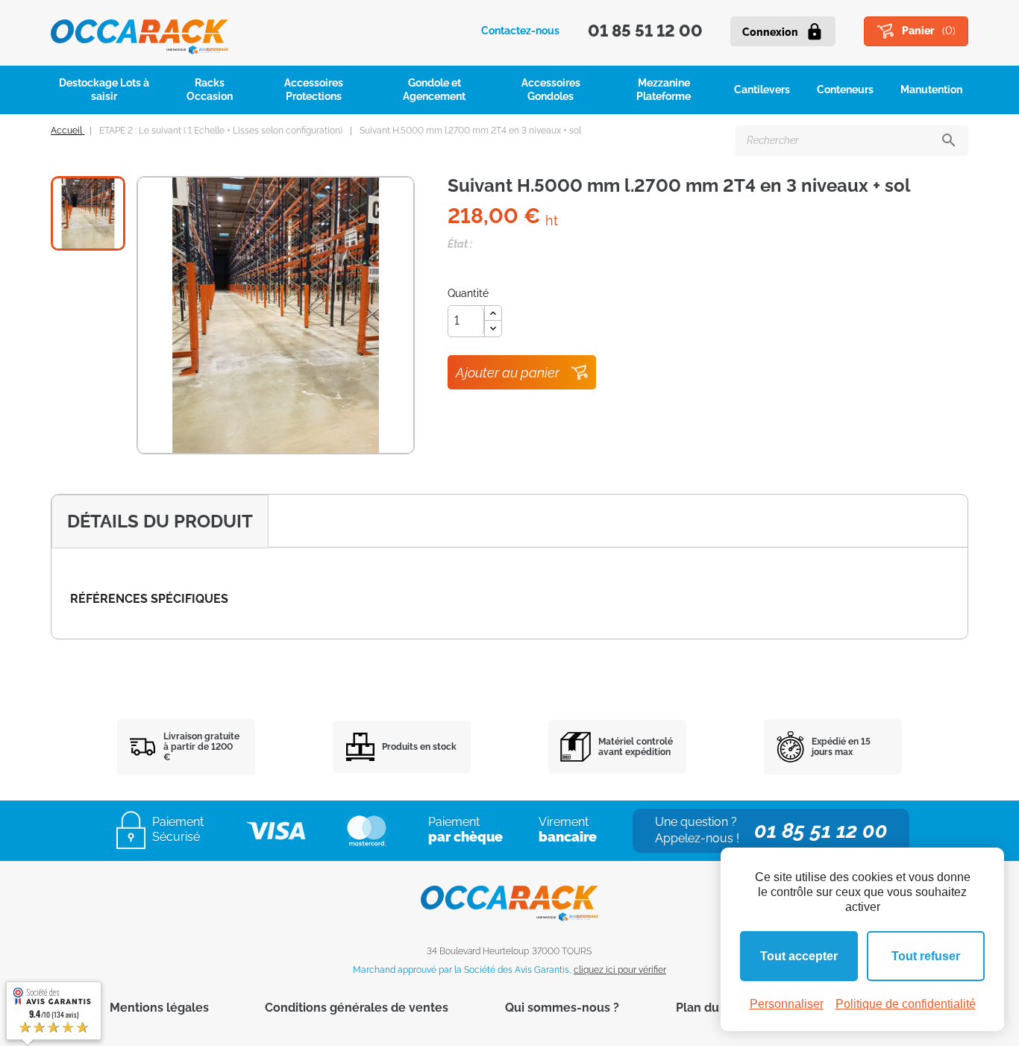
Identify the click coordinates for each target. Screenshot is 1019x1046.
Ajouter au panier (507, 372)
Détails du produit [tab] (160, 521)
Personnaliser (787, 1004)
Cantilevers (762, 89)
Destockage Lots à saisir (104, 89)
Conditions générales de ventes (356, 1007)
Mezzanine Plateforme (663, 89)
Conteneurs (845, 89)
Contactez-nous (520, 31)
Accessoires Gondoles (550, 89)
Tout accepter (799, 956)
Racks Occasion (209, 89)
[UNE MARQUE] (139, 31)
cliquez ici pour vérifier (620, 970)
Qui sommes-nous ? (562, 1007)
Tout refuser (925, 956)
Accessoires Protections (313, 89)
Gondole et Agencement (434, 89)
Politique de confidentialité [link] (905, 1004)
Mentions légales (159, 1007)
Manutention (931, 89)
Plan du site (709, 1007)
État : (460, 244)
